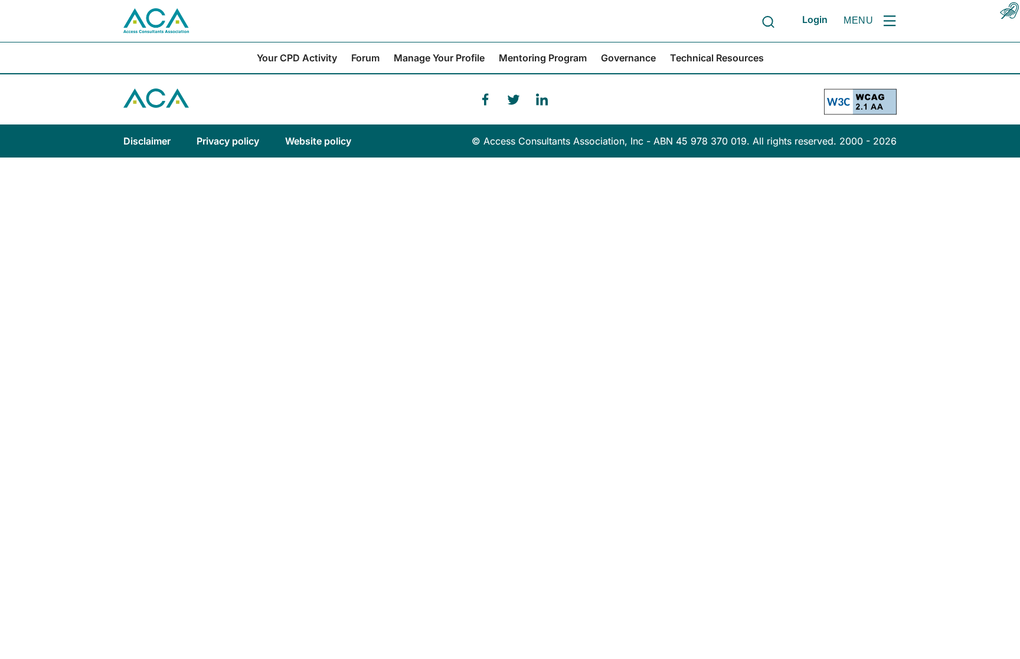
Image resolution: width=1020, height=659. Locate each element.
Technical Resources (717, 58)
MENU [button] (858, 20)
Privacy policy (229, 141)
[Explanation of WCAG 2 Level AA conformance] (860, 106)
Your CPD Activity (297, 58)
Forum (365, 58)
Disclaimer (148, 141)
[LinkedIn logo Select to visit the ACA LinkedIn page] (542, 100)
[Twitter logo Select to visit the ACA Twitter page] (513, 100)
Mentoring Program (543, 58)
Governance (628, 58)
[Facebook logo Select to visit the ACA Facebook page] (485, 100)
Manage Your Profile (439, 58)
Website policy (318, 141)
